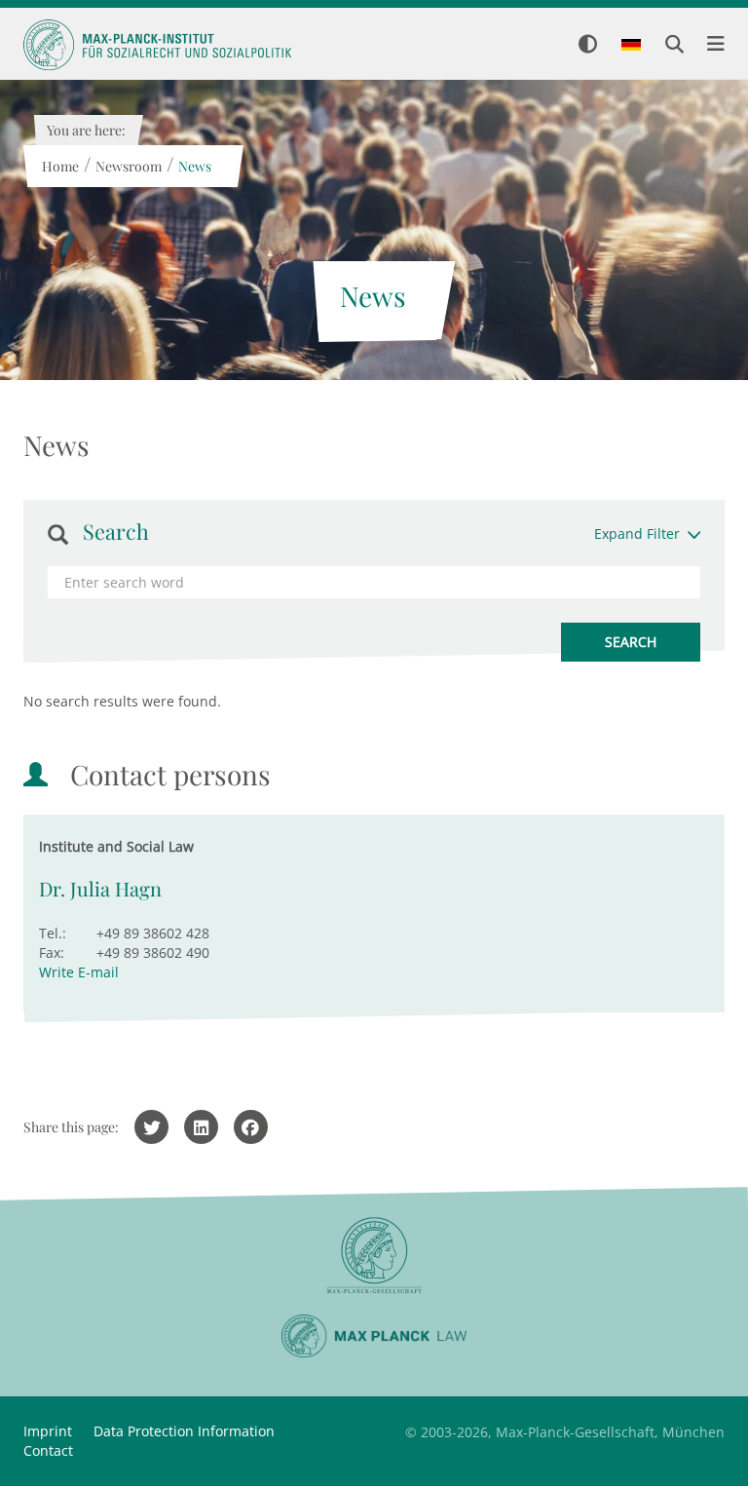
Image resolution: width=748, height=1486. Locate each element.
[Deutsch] (631, 46)
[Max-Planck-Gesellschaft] (374, 1255)
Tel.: (52, 933)
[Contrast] (588, 45)
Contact (48, 1450)
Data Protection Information (184, 1431)
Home (59, 166)
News (193, 166)
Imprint (47, 1431)
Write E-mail (79, 972)
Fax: (51, 952)
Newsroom (127, 166)
